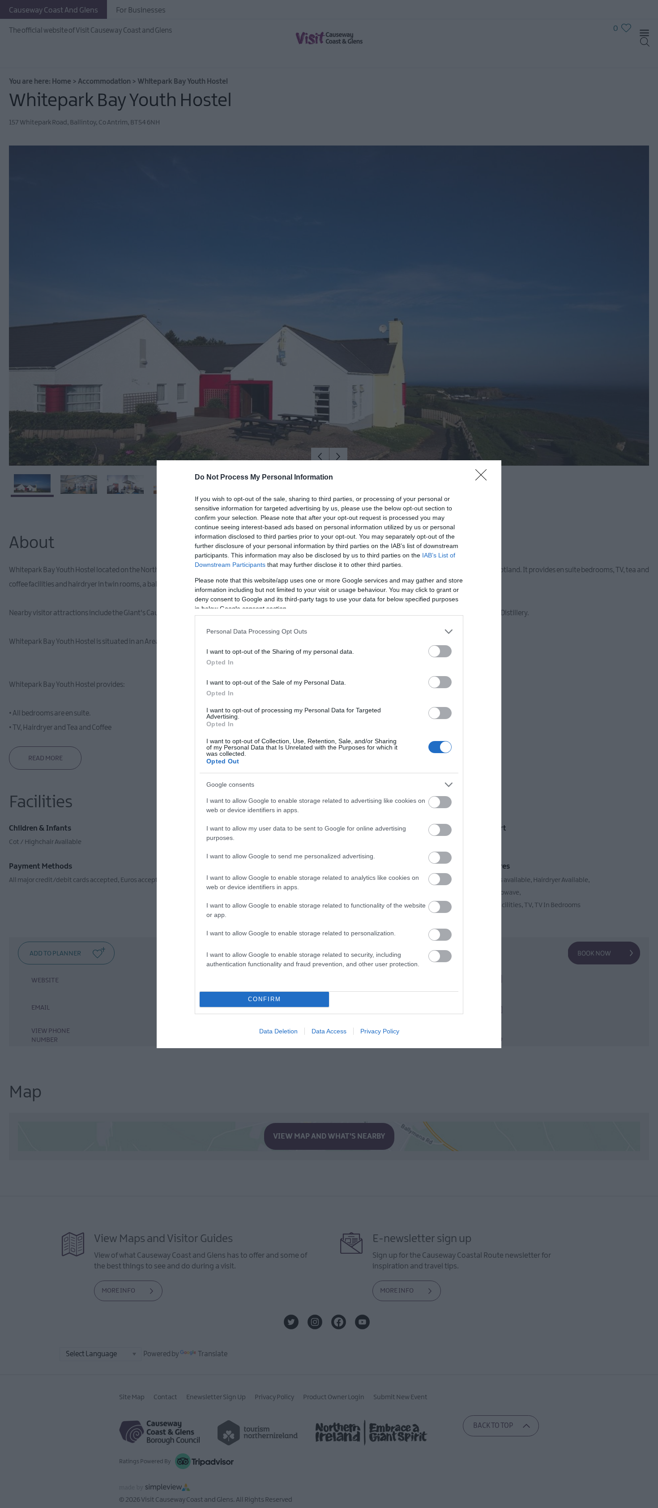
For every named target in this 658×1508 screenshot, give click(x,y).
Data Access (329, 1031)
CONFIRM (264, 999)
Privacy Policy (379, 1031)
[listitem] (329, 631)
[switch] (440, 651)
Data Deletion (278, 1031)
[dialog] (329, 754)
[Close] (483, 477)
